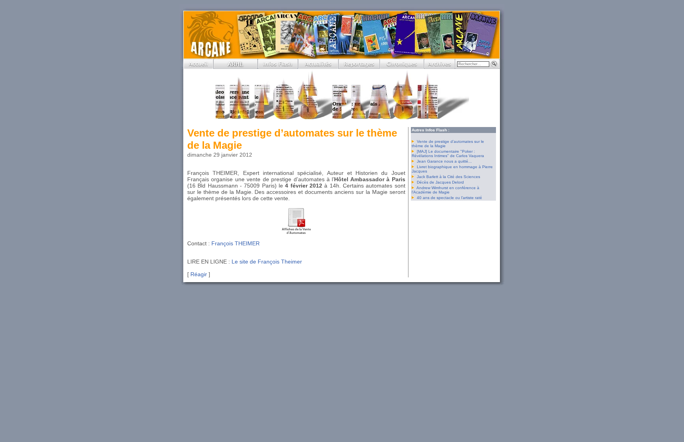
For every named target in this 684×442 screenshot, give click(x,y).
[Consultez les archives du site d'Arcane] (439, 66)
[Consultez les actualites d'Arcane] (318, 66)
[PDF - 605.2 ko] (296, 226)
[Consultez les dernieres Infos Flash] (278, 66)
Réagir (198, 274)
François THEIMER (235, 243)
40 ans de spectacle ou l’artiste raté (449, 197)
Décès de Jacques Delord (440, 182)
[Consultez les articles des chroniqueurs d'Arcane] (402, 66)
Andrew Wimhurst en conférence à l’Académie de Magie (445, 190)
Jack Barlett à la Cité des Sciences (448, 177)
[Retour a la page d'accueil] (198, 66)
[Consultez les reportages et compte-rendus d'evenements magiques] (359, 66)
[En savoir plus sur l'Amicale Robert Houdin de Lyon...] (235, 66)
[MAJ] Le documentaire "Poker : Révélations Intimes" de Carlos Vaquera (448, 153)
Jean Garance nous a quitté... (444, 161)
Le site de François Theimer (267, 261)
